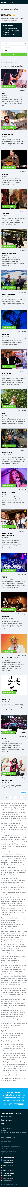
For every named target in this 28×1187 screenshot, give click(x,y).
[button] (14, 43)
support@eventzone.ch (8, 1151)
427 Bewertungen (17, 18)
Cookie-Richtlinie (6, 1128)
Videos (13, 58)
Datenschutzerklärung (8, 1137)
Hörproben (5, 58)
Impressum (4, 1130)
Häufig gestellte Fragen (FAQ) (11, 1113)
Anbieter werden (7, 1117)
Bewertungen (22, 58)
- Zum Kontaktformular (8, 1154)
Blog (2, 1123)
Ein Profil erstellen (14, 1104)
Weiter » (23, 793)
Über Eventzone (6, 1120)
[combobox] (15, 50)
